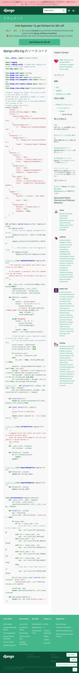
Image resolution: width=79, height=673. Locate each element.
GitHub (46, 624)
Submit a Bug (23, 633)
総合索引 (59, 90)
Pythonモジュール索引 (63, 94)
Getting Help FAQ (37, 624)
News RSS (47, 643)
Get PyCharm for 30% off (39, 42)
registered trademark (55, 667)
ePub (59, 189)
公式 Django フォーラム (63, 158)
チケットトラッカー (61, 168)
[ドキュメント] (10, 261)
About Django (7, 624)
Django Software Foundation (19, 667)
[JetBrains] (56, 240)
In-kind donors (33, 657)
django (62, 111)
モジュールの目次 (64, 135)
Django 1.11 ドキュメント (64, 104)
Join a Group (23, 624)
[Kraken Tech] (56, 292)
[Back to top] (75, 669)
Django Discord (37, 627)
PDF (55, 189)
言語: (73, 659)
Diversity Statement (9, 645)
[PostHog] (56, 346)
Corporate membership (63, 627)
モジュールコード (64, 108)
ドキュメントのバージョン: (67, 664)
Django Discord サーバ (62, 148)
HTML (73, 186)
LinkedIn (46, 640)
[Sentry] (56, 213)
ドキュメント (13, 18)
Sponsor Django (61, 624)
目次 (57, 87)
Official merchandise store (64, 631)
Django (9, 11)
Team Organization (9, 633)
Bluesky (46, 636)
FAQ (55, 125)
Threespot (56, 657)
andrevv (56, 661)
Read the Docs (58, 191)
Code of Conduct (8, 642)
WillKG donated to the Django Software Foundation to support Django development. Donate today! (66, 64)
